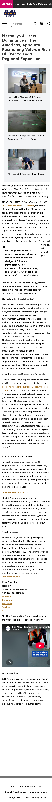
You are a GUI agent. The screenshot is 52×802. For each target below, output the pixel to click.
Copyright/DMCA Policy (18, 797)
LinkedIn (6, 596)
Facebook (7, 603)
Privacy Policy (39, 797)
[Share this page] (48, 23)
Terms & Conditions (38, 792)
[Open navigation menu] (4, 23)
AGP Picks (7, 4)
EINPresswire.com (12, 205)
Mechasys (29, 205)
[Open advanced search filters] (41, 24)
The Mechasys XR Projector (15, 492)
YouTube (6, 607)
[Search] (35, 24)
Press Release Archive (30, 786)
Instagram (7, 600)
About (14, 786)
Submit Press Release (15, 792)
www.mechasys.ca (11, 576)
